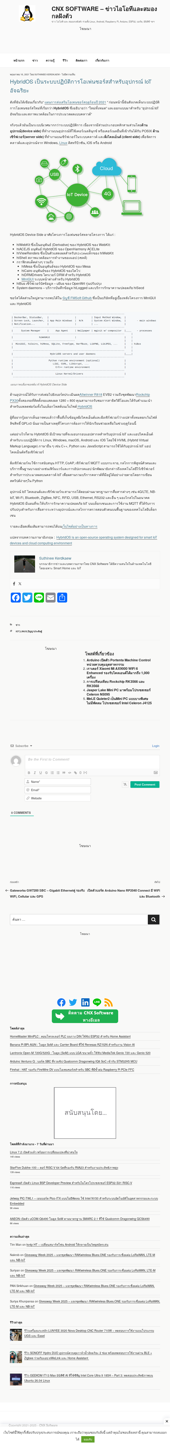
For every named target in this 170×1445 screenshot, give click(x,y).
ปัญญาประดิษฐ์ (35, 631)
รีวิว (65, 60)
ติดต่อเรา (81, 60)
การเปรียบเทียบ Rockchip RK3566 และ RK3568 (116, 683)
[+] (85, 772)
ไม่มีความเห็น (68, 74)
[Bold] (29, 772)
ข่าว (35, 60)
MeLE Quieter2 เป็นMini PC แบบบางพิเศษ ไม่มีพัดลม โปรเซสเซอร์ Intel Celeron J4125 (119, 700)
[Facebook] (14, 584)
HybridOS (84, 406)
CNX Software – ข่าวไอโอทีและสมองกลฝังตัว (104, 12)
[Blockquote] (64, 772)
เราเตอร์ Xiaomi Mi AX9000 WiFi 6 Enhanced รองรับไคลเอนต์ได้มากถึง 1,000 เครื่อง (118, 672)
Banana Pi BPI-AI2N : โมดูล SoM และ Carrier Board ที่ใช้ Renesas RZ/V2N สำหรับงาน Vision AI (72, 1044)
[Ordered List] (52, 772)
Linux (63, 142)
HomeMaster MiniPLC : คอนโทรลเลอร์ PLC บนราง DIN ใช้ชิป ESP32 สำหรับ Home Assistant (70, 1036)
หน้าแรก (18, 60)
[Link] (75, 772)
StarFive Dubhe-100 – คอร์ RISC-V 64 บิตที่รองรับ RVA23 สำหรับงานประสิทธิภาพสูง (64, 1167)
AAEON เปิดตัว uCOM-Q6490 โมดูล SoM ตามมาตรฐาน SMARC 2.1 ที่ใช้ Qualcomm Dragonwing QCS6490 (80, 1219)
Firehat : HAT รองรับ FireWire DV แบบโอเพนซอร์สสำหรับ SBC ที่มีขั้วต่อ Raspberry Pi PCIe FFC (72, 1069)
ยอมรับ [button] (88, 1439)
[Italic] (35, 772)
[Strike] (46, 772)
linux (23, 631)
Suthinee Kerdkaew (47, 74)
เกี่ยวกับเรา (102, 60)
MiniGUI (28, 279)
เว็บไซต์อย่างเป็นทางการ (79, 526)
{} (80, 772)
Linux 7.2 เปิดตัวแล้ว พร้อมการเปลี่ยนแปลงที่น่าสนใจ (44, 1152)
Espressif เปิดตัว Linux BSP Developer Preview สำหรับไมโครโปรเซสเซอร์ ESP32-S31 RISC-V (71, 1183)
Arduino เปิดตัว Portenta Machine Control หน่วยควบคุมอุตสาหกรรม (119, 662)
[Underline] (41, 772)
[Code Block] (70, 772)
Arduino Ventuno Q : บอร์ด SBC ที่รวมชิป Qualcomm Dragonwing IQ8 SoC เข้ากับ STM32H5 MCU (73, 1061)
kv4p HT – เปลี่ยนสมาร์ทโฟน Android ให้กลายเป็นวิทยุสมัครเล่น (67, 1244)
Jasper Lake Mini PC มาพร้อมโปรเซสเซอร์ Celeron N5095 (119, 692)
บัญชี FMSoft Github (77, 297)
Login (155, 746)
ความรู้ (50, 60)
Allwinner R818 (90, 394)
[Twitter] (20, 584)
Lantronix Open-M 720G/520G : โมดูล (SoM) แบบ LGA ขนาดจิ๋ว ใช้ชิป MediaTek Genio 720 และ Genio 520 (80, 1053)
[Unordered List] (58, 772)
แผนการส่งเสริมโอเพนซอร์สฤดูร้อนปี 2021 (75, 102)
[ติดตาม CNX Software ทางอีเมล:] (85, 1016)
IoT (17, 631)
